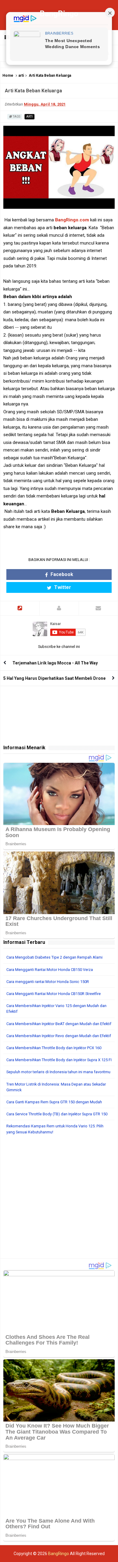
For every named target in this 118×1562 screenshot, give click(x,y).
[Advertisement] (59, 1199)
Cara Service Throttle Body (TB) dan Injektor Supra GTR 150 (56, 1114)
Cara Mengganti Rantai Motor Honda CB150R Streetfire (53, 993)
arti (21, 75)
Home (7, 75)
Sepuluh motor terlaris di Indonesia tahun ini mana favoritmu (58, 1072)
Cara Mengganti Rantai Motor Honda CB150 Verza (49, 969)
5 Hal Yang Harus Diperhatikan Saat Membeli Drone (54, 678)
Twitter (62, 587)
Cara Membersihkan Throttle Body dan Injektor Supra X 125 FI (59, 1060)
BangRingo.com (72, 220)
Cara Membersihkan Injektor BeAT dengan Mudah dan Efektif (58, 1023)
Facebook (61, 574)
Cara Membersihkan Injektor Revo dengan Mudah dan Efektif (58, 1036)
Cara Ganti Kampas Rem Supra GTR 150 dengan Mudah (54, 1102)
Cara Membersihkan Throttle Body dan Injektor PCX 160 (53, 1048)
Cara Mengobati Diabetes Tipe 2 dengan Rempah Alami (54, 957)
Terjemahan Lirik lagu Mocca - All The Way (55, 663)
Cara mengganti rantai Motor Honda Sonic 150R (47, 981)
